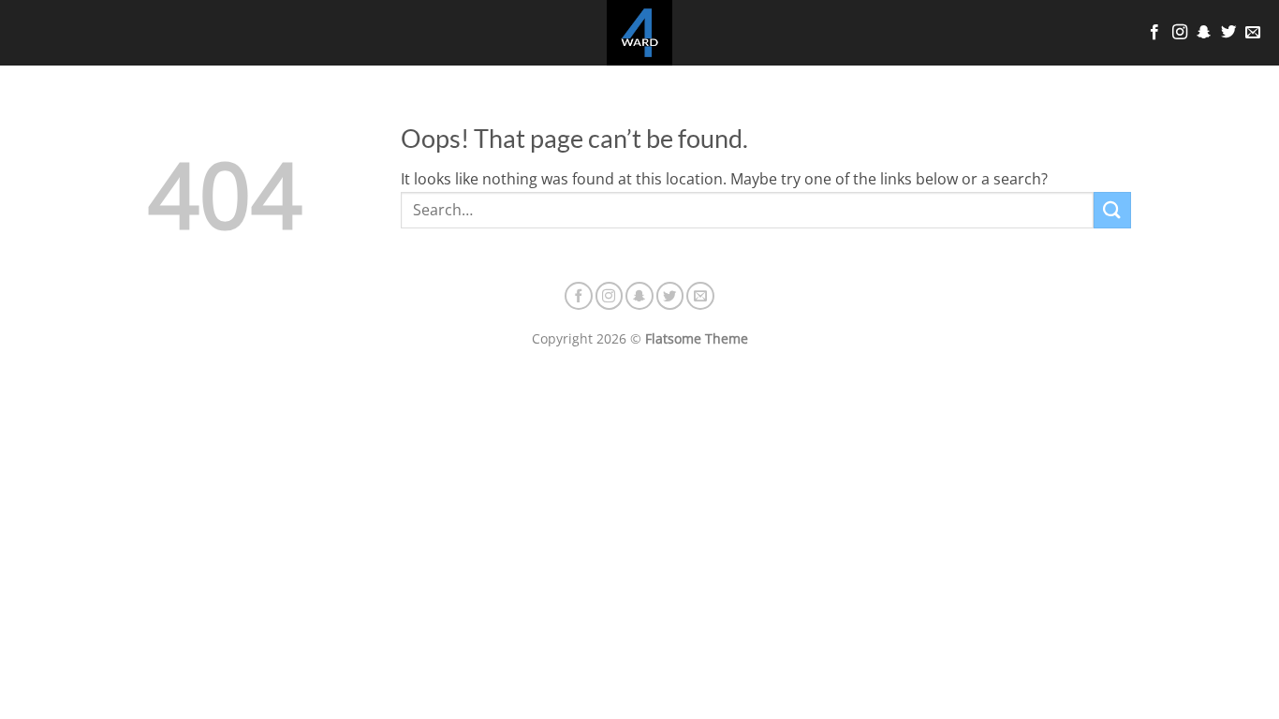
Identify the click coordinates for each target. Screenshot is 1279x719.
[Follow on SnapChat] (1204, 32)
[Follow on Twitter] (1228, 32)
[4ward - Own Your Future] (639, 33)
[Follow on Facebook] (1154, 32)
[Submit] (1112, 210)
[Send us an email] (1252, 32)
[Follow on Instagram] (1179, 32)
